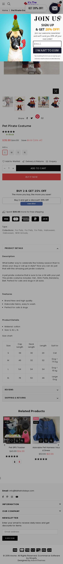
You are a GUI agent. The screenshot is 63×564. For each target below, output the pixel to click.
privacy (31, 73)
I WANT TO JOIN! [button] (47, 50)
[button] (59, 17)
